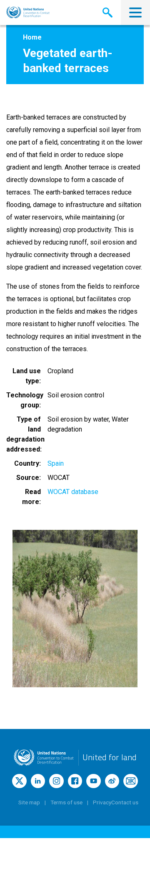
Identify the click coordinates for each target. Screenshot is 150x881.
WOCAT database (73, 492)
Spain (56, 463)
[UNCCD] (28, 12)
